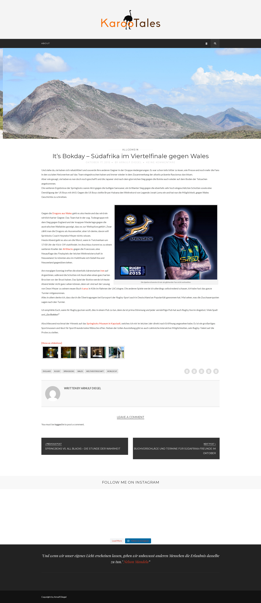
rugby (57, 371)
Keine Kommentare (160, 162)
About (45, 43)
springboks (69, 371)
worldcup (112, 371)
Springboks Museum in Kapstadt (104, 323)
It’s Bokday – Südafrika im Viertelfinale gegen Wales (130, 156)
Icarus (85, 288)
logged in (59, 424)
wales (80, 371)
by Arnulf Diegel (128, 162)
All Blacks (68, 248)
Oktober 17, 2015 (98, 162)
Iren (102, 270)
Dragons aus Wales (62, 213)
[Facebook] (206, 43)
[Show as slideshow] (51, 342)
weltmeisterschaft (95, 371)
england (47, 371)
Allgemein (130, 149)
